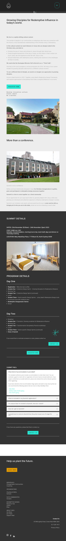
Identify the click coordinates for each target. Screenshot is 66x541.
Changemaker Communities (15, 484)
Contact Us (56, 519)
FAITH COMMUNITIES (13, 497)
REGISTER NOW (13, 86)
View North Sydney (14, 392)
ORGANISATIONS (12, 489)
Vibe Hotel (12, 389)
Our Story (9, 512)
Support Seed (10, 515)
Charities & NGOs (12, 492)
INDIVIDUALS (10, 482)
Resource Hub (11, 504)
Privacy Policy (55, 527)
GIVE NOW (12, 470)
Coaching (9, 486)
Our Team (9, 513)
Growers (9, 499)
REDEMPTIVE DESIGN (13, 502)
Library (9, 505)
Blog (8, 507)
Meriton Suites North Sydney (16, 391)
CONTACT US (54, 344)
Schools (9, 494)
